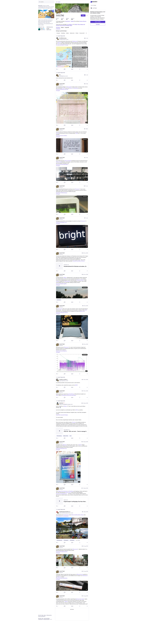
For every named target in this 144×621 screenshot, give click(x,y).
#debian (67, 33)
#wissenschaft (82, 33)
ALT (86, 122)
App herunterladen (47, 618)
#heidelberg (63, 33)
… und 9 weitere (77, 540)
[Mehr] (87, 69)
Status (45, 615)
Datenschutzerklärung (41, 616)
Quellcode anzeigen (46, 619)
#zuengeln (58, 33)
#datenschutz (72, 33)
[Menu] (87, 15)
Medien (62, 27)
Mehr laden (72, 609)
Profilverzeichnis (49, 615)
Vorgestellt (67, 27)
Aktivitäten (58, 27)
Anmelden (98, 24)
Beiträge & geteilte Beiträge (61, 30)
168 (62, 19)
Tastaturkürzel (40, 619)
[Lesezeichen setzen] (79, 69)
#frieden (77, 33)
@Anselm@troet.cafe (59, 16)
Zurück (59, 2)
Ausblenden (85, 47)
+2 (86, 33)
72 (56, 19)
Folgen (83, 15)
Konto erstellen (98, 21)
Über (42, 615)
